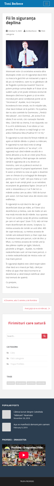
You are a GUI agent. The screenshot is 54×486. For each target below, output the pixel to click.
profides (31, 383)
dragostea (21, 383)
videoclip (41, 383)
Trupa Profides (17, 364)
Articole (11, 383)
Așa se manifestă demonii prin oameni (32, 424)
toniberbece (31, 31)
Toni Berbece (13, 3)
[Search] (44, 336)
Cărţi (12, 352)
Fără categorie (17, 358)
